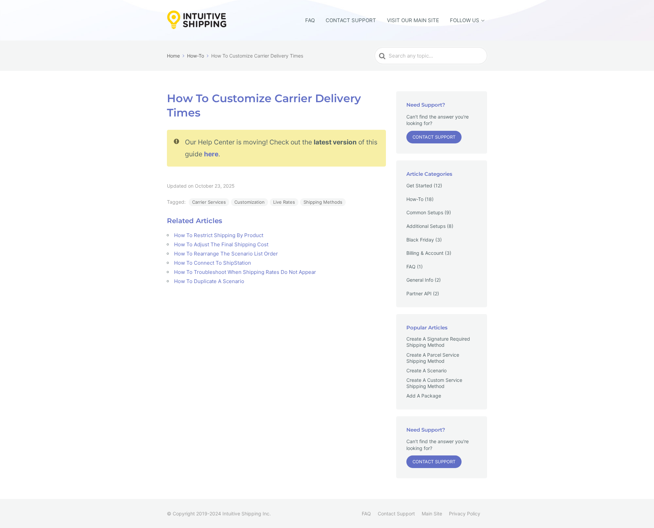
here (211, 154)
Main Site (432, 513)
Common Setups (424, 212)
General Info (419, 280)
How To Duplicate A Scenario (209, 281)
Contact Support (351, 20)
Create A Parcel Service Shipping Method (432, 358)
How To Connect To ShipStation (212, 263)
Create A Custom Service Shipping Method (434, 383)
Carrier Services (209, 202)
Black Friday (420, 240)
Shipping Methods (322, 202)
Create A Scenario (426, 370)
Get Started (419, 185)
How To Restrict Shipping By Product (218, 235)
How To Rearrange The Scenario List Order (226, 253)
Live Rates (284, 202)
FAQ (310, 20)
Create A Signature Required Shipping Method (438, 342)
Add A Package (423, 396)
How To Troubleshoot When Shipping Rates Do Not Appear (245, 272)
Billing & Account (424, 253)
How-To (414, 199)
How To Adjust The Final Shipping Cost (221, 244)
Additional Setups (426, 226)
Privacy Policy (464, 513)
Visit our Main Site (413, 20)
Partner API (419, 293)
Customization (249, 202)
